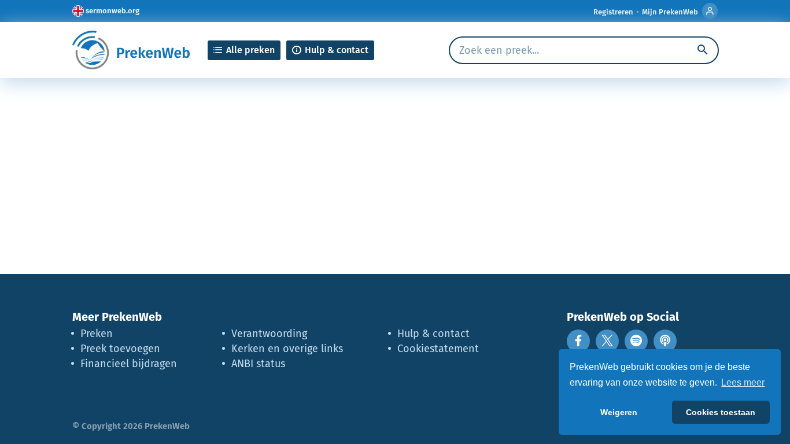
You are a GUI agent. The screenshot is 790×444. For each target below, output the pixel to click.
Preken (96, 333)
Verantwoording (269, 333)
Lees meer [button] (743, 382)
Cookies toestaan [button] (720, 412)
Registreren (613, 12)
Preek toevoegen (120, 348)
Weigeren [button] (618, 412)
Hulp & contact (433, 333)
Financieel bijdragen (128, 363)
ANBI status (258, 363)
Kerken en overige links (287, 348)
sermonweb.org (112, 10)
